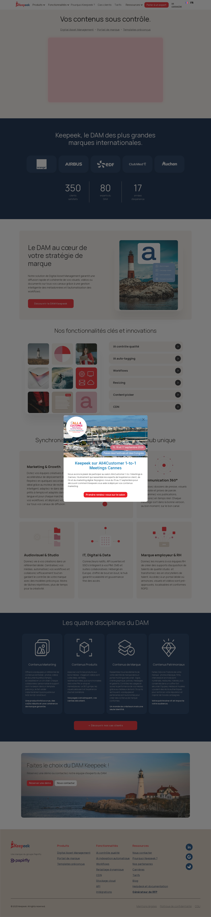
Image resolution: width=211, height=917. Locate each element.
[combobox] (189, 3)
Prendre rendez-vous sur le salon (105, 494)
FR (191, 2)
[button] (37, 5)
